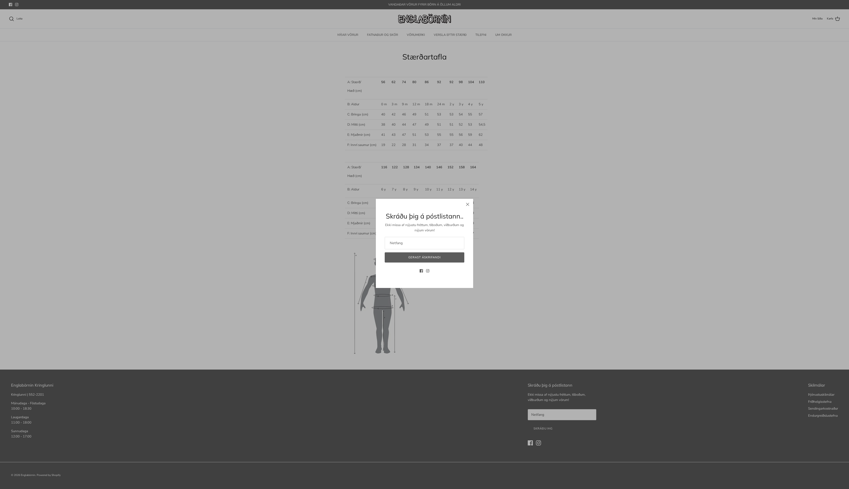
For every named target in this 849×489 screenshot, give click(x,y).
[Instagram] (427, 270)
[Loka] (467, 204)
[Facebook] (421, 270)
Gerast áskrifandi (424, 257)
